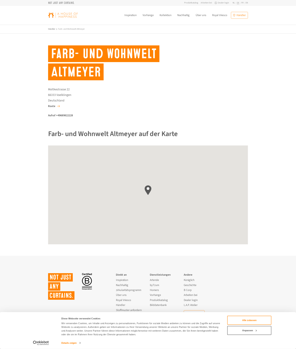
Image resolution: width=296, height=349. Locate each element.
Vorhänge (148, 15)
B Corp (188, 290)
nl (234, 3)
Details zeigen (69, 343)
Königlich (189, 280)
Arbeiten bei (206, 3)
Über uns (201, 15)
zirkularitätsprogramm (128, 290)
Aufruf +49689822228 (60, 115)
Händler (51, 29)
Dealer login (223, 3)
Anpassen (247, 330)
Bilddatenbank (158, 305)
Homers (154, 290)
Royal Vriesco (219, 15)
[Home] (63, 15)
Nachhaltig (183, 15)
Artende (154, 280)
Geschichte (190, 285)
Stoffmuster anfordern (129, 310)
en (247, 3)
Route (51, 106)
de (238, 3)
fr (242, 3)
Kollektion (165, 15)
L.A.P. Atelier (190, 305)
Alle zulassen (249, 320)
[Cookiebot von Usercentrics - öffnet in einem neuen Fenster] (40, 343)
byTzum (154, 285)
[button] (148, 190)
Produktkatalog (191, 3)
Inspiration (130, 15)
